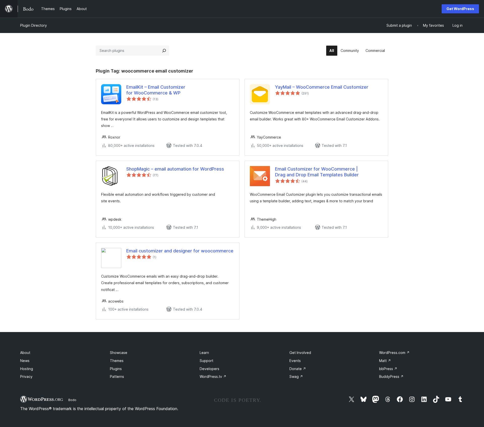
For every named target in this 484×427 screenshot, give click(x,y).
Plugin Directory (33, 25)
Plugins (116, 369)
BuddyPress (391, 376)
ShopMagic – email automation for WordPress (175, 169)
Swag (296, 376)
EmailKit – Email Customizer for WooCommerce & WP (155, 89)
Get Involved (300, 352)
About (25, 352)
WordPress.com (394, 352)
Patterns (117, 376)
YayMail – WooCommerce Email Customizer (321, 87)
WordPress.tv (213, 376)
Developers (209, 369)
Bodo (72, 400)
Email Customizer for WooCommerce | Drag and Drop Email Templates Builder (317, 171)
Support (206, 360)
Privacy (26, 376)
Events (295, 360)
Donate (297, 369)
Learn (204, 352)
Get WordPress (460, 9)
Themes (117, 360)
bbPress (388, 369)
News (24, 360)
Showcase (118, 352)
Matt (385, 360)
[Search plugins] (164, 51)
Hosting (26, 369)
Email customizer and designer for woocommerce (179, 250)
